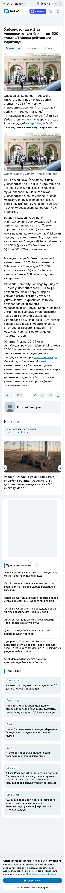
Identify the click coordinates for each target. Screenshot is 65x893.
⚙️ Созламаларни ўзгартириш (33, 887)
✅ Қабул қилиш (32, 880)
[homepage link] (11, 11)
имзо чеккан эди (45, 357)
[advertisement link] (38, 11)
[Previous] (4, 468)
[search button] (50, 11)
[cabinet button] (57, 11)
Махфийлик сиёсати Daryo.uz (41, 874)
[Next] (60, 468)
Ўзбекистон (12, 48)
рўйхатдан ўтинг (17, 432)
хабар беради (35, 123)
